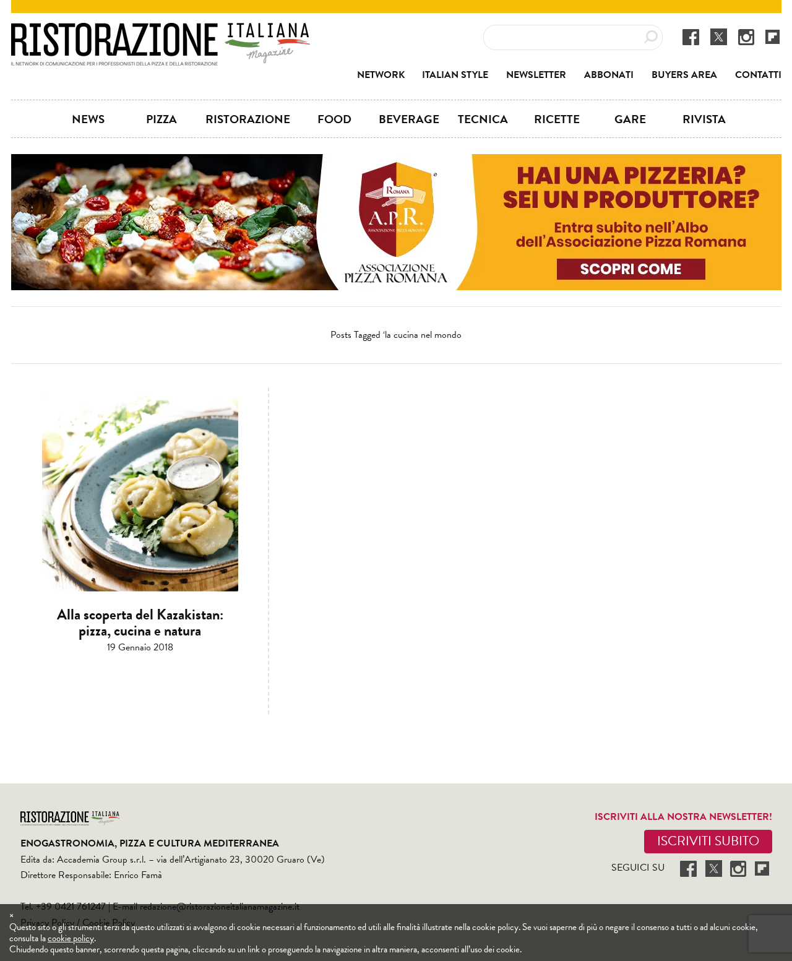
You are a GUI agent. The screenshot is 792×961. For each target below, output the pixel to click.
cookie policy (71, 938)
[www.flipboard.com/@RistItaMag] (772, 36)
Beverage (409, 118)
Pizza (161, 118)
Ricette (557, 118)
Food (334, 118)
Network (381, 75)
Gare (630, 118)
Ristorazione (247, 118)
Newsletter (536, 75)
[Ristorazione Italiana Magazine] (160, 31)
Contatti (758, 75)
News (88, 118)
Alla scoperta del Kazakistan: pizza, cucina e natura (140, 622)
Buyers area (684, 75)
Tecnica (483, 118)
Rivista (704, 118)
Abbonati (609, 75)
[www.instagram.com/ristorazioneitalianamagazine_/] (746, 36)
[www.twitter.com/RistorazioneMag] (718, 36)
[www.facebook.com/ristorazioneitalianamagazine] (691, 36)
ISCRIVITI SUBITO (708, 841)
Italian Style (455, 75)
